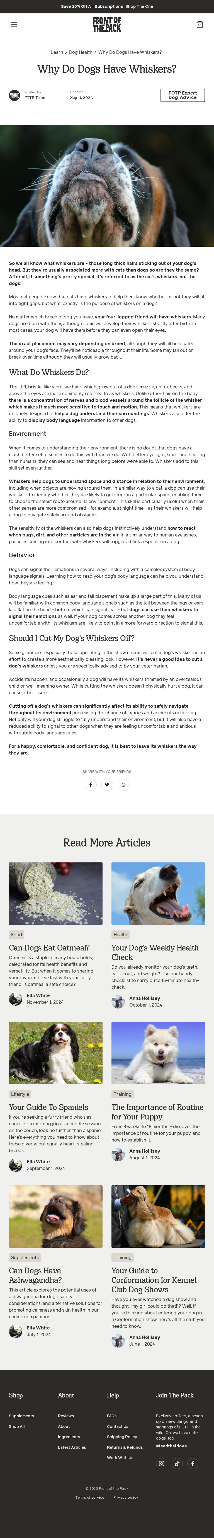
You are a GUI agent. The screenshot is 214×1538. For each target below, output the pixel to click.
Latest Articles (72, 1448)
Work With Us (120, 1458)
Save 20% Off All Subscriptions (107, 7)
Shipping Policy (122, 1437)
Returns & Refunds (125, 1448)
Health (120, 935)
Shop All (17, 1427)
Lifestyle (20, 1094)
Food (16, 935)
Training (123, 1094)
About (64, 1427)
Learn (57, 52)
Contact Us (117, 1427)
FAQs (111, 1416)
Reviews (66, 1416)
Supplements (25, 1258)
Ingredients (69, 1437)
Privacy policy (125, 1498)
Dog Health (81, 52)
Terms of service (90, 1498)
